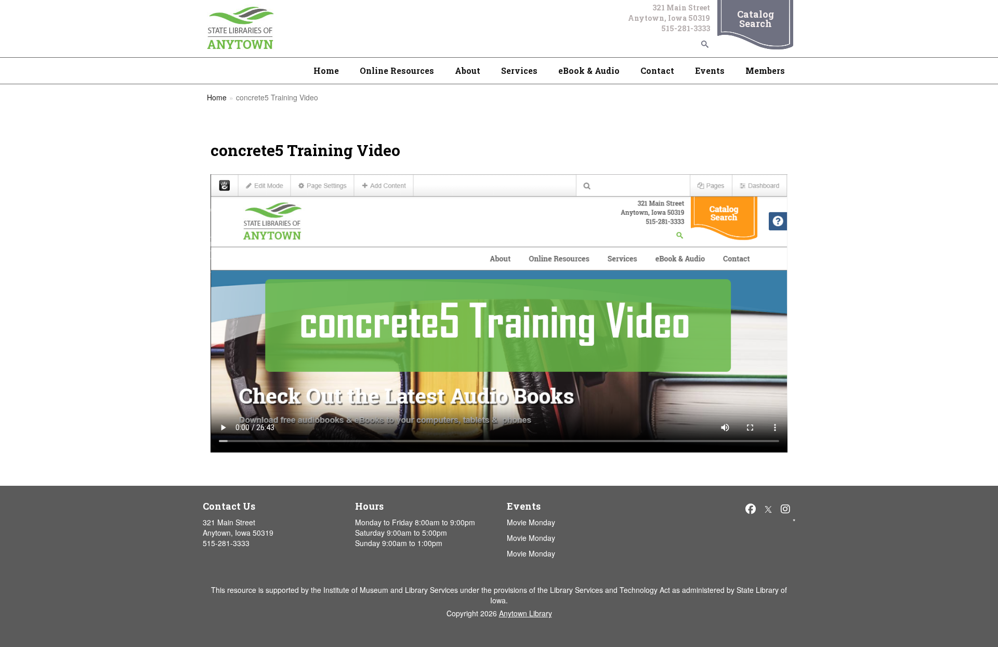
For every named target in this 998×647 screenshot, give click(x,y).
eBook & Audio (589, 70)
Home (326, 70)
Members (765, 70)
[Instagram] (785, 508)
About (467, 70)
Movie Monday (531, 522)
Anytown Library (525, 613)
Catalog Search (755, 19)
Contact (657, 70)
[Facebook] (750, 508)
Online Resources (397, 70)
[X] (768, 508)
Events (710, 70)
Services (519, 70)
